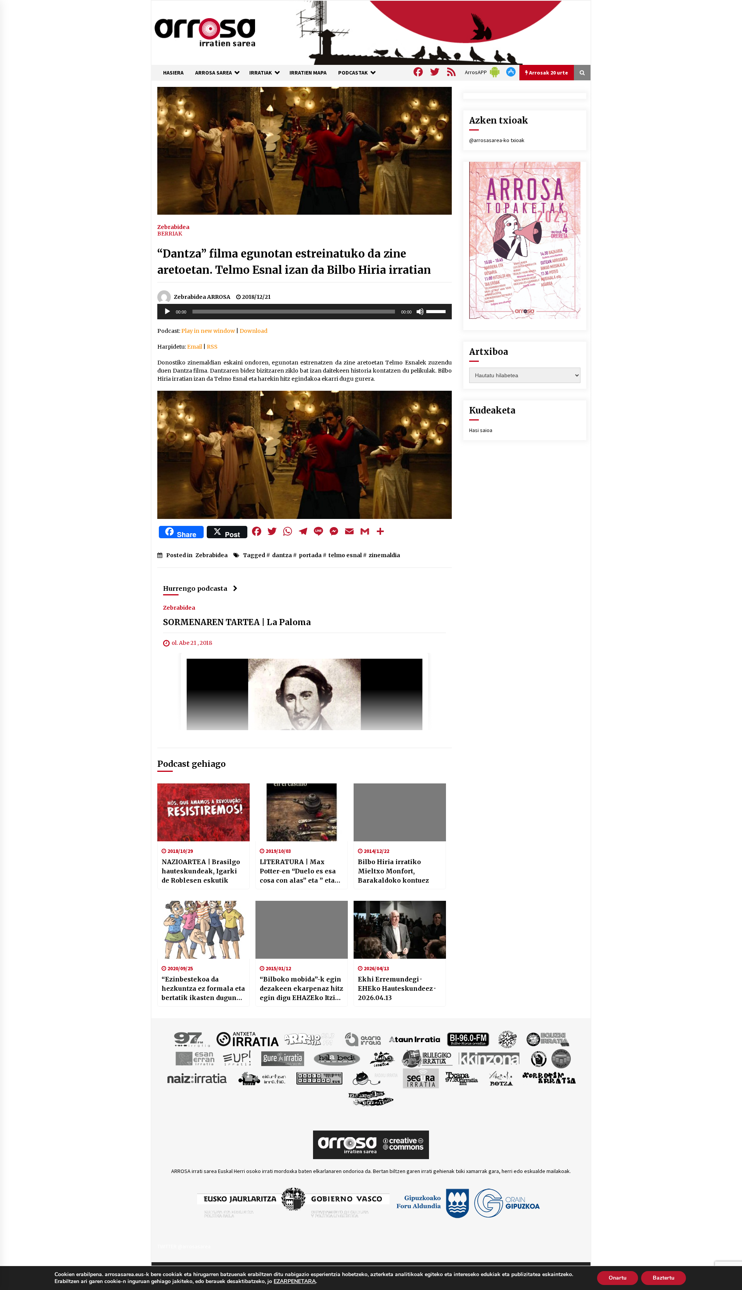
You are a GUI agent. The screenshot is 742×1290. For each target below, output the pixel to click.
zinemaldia (384, 555)
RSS (212, 346)
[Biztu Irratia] (507, 1038)
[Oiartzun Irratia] (262, 1077)
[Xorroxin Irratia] (549, 1077)
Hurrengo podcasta (195, 588)
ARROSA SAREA (213, 72)
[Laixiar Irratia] (561, 1057)
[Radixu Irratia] (375, 1077)
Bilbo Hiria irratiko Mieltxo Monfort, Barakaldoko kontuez (393, 871)
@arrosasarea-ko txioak (496, 140)
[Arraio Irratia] (309, 1038)
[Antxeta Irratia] (247, 1038)
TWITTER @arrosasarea (184, 1246)
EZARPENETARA (295, 1281)
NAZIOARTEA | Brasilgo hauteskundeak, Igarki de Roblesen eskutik (201, 871)
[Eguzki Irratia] (547, 1038)
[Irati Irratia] (383, 1057)
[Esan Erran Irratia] (194, 1057)
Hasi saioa (480, 430)
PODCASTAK (353, 72)
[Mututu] (420, 311)
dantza (282, 555)
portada (310, 555)
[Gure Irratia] (282, 1057)
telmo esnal (345, 555)
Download (253, 330)
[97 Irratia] (192, 1038)
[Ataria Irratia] (363, 1038)
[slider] (437, 311)
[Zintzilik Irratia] (371, 1097)
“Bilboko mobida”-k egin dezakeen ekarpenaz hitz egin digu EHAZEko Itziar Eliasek (301, 988)
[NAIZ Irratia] (197, 1077)
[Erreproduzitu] (167, 311)
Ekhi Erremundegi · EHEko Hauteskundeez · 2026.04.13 (397, 988)
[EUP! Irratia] (237, 1057)
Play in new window (208, 330)
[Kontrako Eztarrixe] (538, 1057)
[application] (304, 311)
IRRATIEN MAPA (308, 72)
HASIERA (173, 72)
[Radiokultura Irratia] (319, 1077)
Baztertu (663, 1278)
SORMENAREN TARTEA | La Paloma (237, 622)
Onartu (617, 1278)
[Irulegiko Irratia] (427, 1057)
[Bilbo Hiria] (468, 1038)
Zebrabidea (173, 227)
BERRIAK (169, 233)
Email (194, 346)
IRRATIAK (260, 72)
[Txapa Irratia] (461, 1077)
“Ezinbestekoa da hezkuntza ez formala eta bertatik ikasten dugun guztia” (203, 988)
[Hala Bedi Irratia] (336, 1057)
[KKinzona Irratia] (489, 1057)
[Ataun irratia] (415, 1038)
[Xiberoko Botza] (500, 1077)
